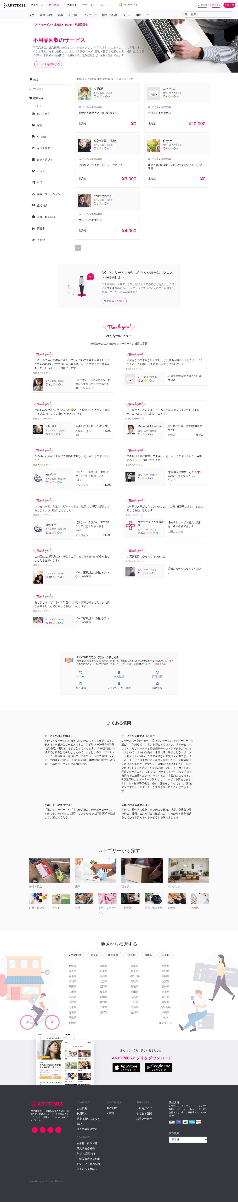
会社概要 (82, 1108)
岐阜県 (103, 991)
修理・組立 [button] (46, 15)
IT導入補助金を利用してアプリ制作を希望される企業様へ (88, 1163)
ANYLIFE (112, 1108)
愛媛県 (165, 966)
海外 (165, 1017)
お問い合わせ (144, 1118)
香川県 (134, 1012)
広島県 (134, 997)
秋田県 (72, 986)
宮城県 (72, 981)
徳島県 (134, 1007)
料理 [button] (138, 15)
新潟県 (72, 1022)
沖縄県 (165, 1012)
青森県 (72, 971)
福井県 (103, 976)
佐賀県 (165, 981)
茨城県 (72, 1002)
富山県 (103, 966)
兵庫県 (134, 966)
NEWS (110, 1113)
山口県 (134, 1002)
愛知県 (103, 1002)
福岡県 (165, 976)
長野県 (103, 986)
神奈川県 (113, 955)
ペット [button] (126, 15)
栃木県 (72, 1007)
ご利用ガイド (144, 1108)
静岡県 (103, 997)
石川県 (103, 971)
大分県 (165, 997)
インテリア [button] (90, 15)
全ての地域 (74, 955)
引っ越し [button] (73, 15)
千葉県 (72, 1017)
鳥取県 (134, 981)
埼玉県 (131, 955)
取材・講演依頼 (86, 1153)
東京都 (94, 955)
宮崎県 (165, 1002)
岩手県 (72, 976)
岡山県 (134, 991)
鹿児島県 (165, 1007)
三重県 (103, 1007)
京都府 (166, 955)
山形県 (72, 991)
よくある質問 (144, 1113)
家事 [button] (60, 15)
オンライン (165, 1022)
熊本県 (165, 991)
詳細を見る (160, 664)
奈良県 (134, 971)
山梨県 (103, 981)
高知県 (165, 971)
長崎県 (165, 986)
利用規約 (82, 1113)
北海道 (72, 966)
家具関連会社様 (86, 1148)
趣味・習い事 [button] (109, 15)
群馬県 (72, 1012)
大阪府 (149, 955)
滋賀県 (103, 1012)
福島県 (72, 997)
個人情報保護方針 (87, 1129)
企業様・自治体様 (87, 1143)
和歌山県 (134, 976)
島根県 (134, 986)
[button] (202, 5)
